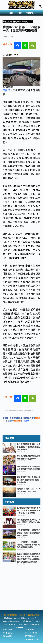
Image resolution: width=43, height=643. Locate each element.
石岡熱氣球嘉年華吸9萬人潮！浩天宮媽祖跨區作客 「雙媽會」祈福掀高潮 (29, 510)
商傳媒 (6, 90)
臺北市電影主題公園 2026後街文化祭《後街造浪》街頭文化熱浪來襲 (28, 479)
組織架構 (14, 615)
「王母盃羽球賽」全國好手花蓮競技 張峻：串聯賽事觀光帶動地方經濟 (28, 533)
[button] (11, 13)
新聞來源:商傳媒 (20, 21)
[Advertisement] (21, 588)
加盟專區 (29, 615)
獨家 (20, 13)
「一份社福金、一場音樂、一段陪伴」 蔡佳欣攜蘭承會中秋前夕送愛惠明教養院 (28, 544)
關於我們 (7, 615)
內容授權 (36, 615)
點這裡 (26, 421)
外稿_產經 (7, 21)
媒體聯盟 (30, 13)
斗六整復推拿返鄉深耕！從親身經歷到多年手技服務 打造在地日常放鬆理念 (28, 447)
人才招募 (22, 615)
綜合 (30, 21)
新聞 (11, 13)
